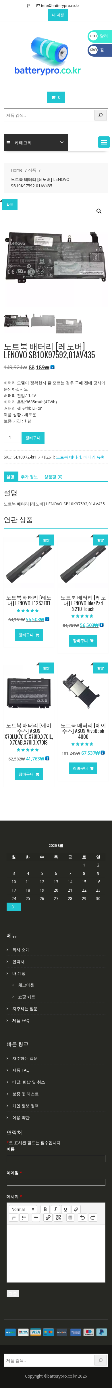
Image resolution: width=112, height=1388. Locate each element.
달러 (99, 35)
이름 (11, 1149)
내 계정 (58, 14)
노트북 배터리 (68, 457)
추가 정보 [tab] (29, 476)
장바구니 (33, 437)
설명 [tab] (10, 476)
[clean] (76, 1209)
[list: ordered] (13, 1217)
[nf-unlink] (58, 1217)
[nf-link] (48, 1217)
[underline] (65, 1209)
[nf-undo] (82, 1217)
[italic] (55, 1209)
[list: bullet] (23, 1217)
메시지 (14, 1196)
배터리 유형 (94, 457)
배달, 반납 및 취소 (28, 1082)
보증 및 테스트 (25, 1093)
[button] (104, 142)
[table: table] (70, 1217)
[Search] (100, 115)
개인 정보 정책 (25, 1105)
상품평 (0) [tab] (53, 476)
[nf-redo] (92, 1217)
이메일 (14, 1172)
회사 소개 (21, 949)
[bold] (45, 1209)
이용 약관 (21, 1117)
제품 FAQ (21, 1020)
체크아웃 (26, 985)
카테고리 (23, 142)
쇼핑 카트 (26, 996)
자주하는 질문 (25, 1008)
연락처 (18, 961)
